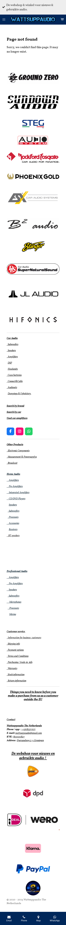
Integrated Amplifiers (18, 492)
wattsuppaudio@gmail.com (28, 733)
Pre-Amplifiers (15, 486)
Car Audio (12, 338)
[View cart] (62, 20)
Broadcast (12, 463)
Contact (11, 719)
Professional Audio (17, 571)
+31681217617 (29, 729)
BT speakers (13, 535)
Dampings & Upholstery (19, 393)
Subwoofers (12, 344)
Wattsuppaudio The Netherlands (24, 725)
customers (36, 637)
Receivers (13, 529)
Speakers (11, 350)
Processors (13, 517)
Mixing (12, 614)
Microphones (14, 602)
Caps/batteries (14, 375)
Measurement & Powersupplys (22, 457)
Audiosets (12, 387)
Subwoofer (13, 511)
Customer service (16, 631)
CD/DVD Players (16, 498)
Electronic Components (18, 450)
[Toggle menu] (4, 20)
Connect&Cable (15, 381)
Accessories (13, 523)
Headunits (13, 369)
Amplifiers (12, 356)
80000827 (19, 737)
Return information (16, 681)
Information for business (19, 637)
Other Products (15, 444)
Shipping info (13, 644)
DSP (10, 363)
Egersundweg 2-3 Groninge (30, 740)
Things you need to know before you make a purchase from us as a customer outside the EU (33, 695)
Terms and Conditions (18, 656)
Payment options (15, 650)
